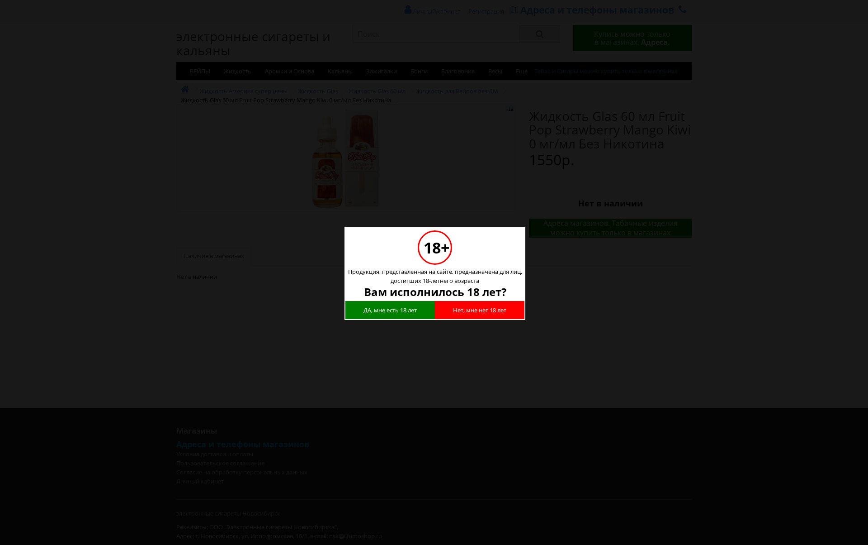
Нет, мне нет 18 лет (479, 310)
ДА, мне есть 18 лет (390, 310)
